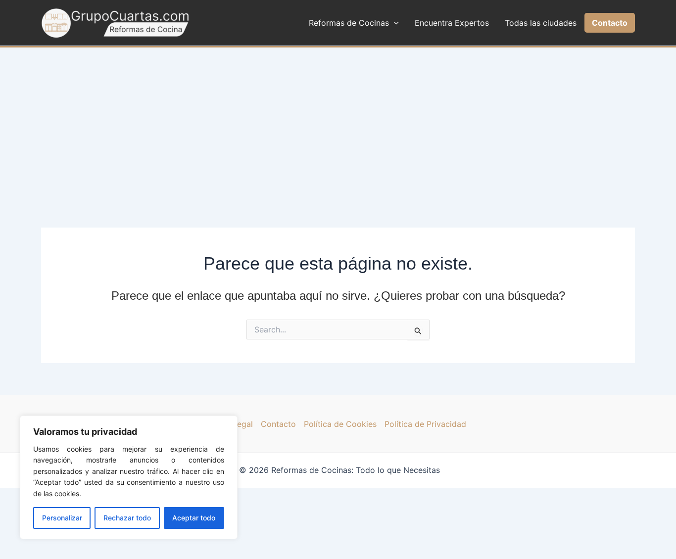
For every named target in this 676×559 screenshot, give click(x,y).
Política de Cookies (340, 424)
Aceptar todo (193, 517)
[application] (394, 23)
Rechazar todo (127, 517)
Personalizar (62, 517)
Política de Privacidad (425, 424)
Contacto (278, 424)
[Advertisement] (338, 121)
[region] (129, 477)
